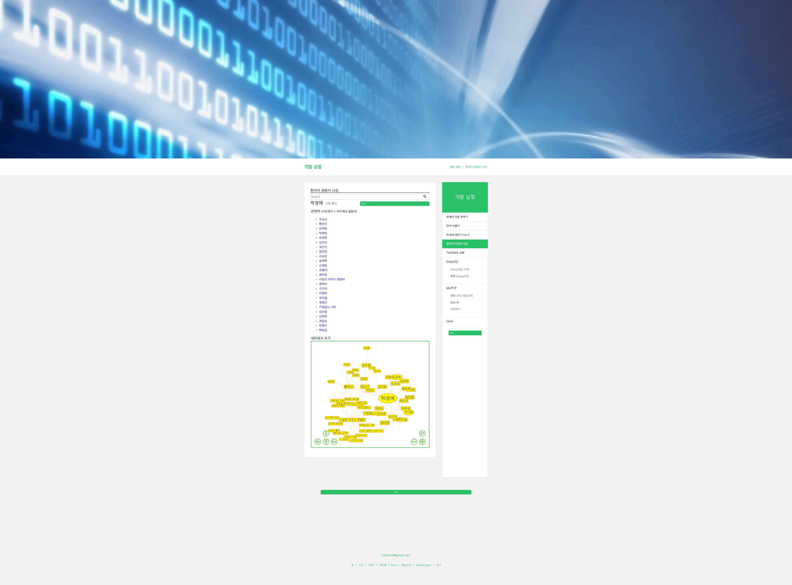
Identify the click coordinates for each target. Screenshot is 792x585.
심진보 (323, 242)
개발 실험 (313, 167)
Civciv (449, 321)
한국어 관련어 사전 (476, 167)
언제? (371, 565)
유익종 (323, 298)
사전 (361, 565)
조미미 (323, 288)
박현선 (323, 325)
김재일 (323, 265)
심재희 (323, 237)
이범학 (323, 293)
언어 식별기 (453, 226)
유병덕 (323, 270)
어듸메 (382, 565)
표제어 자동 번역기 (457, 217)
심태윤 (323, 228)
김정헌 (323, 316)
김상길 (323, 256)
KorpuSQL (452, 261)
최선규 (323, 247)
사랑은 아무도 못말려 (332, 279)
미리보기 (455, 309)
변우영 (323, 274)
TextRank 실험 (455, 252)
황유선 (323, 223)
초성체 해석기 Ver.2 (457, 235)
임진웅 (323, 251)
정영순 (323, 302)
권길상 (323, 321)
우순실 (323, 219)
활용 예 (454, 302)
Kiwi (393, 565)
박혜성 (323, 233)
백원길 (323, 330)
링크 (438, 565)
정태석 (323, 283)
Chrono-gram (423, 565)
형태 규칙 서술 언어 (461, 295)
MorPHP (451, 288)
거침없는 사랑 (327, 307)
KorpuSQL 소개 (459, 269)
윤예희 (323, 260)
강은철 (323, 311)
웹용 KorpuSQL (459, 276)
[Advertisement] (465, 397)
